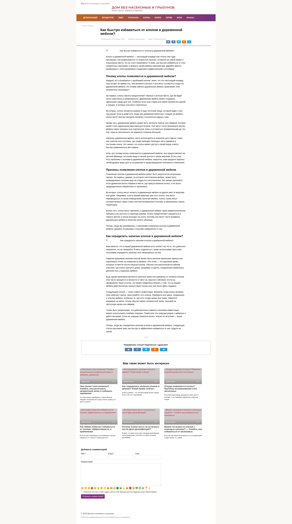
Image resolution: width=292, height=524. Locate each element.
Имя (83, 454)
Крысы (190, 18)
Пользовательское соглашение (117, 517)
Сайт (137, 454)
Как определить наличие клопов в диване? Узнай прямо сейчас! (140, 387)
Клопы (146, 18)
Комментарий (87, 462)
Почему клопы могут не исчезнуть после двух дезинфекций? (140, 428)
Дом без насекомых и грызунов (143, 7)
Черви (169, 18)
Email (111, 454)
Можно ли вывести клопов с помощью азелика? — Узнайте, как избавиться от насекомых (183, 429)
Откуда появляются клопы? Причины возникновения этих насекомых (180, 388)
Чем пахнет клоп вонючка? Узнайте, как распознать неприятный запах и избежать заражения (96, 390)
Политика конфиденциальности (93, 517)
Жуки (179, 18)
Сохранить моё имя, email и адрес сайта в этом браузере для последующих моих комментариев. (120, 492)
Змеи (120, 18)
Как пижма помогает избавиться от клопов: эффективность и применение (97, 429)
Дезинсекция (90, 18)
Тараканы (133, 18)
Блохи (158, 18)
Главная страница (87, 26)
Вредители (108, 18)
